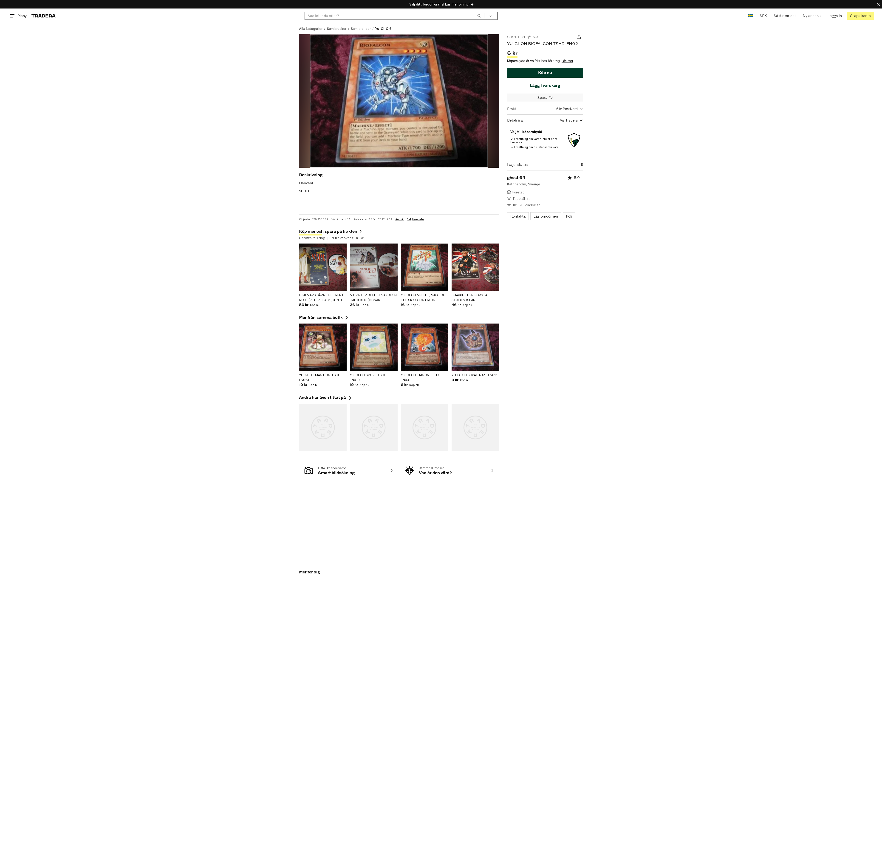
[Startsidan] (43, 16)
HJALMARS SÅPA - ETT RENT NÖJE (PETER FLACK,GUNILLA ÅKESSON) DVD (322, 297)
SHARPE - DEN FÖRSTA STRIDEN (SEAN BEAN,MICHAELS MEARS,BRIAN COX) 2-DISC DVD (475, 297)
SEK (763, 16)
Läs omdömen (546, 216)
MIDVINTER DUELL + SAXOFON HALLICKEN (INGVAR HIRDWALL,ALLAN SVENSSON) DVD (373, 297)
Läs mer (567, 61)
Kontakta (518, 216)
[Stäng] (878, 4)
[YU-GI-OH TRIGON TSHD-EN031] (424, 347)
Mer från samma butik (324, 317)
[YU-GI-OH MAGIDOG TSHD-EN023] (323, 347)
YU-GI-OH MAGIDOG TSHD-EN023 (320, 377)
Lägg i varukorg (545, 85)
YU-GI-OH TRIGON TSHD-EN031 (421, 377)
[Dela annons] (578, 37)
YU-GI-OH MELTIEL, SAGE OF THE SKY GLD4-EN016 (423, 297)
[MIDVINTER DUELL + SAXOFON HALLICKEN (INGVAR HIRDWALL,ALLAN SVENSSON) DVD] (373, 267)
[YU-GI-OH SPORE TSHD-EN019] (373, 347)
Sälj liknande (415, 219)
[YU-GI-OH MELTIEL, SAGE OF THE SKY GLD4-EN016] (424, 267)
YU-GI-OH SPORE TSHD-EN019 (369, 377)
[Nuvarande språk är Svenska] (750, 16)
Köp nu (545, 72)
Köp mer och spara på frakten (328, 231)
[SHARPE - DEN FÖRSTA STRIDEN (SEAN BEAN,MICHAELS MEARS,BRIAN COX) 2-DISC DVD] (475, 267)
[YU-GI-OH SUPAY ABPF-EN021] (475, 347)
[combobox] (394, 16)
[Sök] (479, 16)
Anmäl (399, 219)
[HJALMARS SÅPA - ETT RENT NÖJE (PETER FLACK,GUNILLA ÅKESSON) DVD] (323, 267)
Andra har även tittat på (325, 397)
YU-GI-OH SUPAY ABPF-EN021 (475, 375)
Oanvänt (306, 183)
